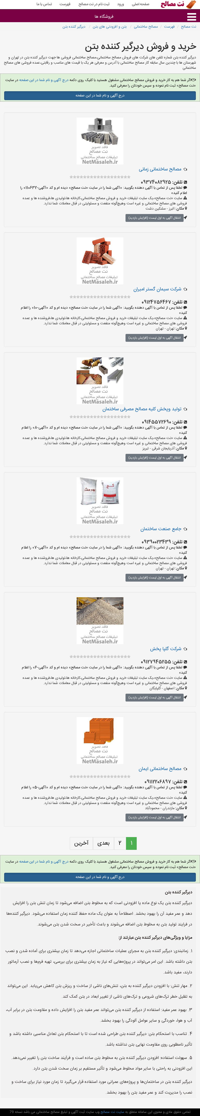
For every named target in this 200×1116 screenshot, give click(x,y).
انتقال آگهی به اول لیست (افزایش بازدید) (154, 218)
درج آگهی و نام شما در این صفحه (43, 80)
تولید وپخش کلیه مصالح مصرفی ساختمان (141, 409)
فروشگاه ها (104, 16)
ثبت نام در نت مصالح (93, 4)
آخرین (81, 843)
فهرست (65, 4)
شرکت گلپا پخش (165, 649)
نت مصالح (188, 27)
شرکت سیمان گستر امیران (157, 289)
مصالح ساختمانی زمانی (160, 169)
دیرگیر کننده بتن (74, 27)
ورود (120, 4)
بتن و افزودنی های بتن (110, 27)
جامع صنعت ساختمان (160, 529)
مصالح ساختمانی (146, 27)
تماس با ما (44, 4)
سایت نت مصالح (111, 1112)
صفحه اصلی (140, 4)
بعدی (103, 843)
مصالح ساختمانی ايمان (160, 769)
